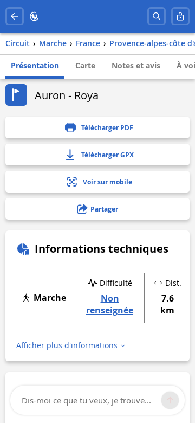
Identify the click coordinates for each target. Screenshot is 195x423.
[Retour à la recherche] (14, 16)
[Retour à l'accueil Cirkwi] (34, 16)
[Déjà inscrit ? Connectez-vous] (180, 16)
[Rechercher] (156, 16)
